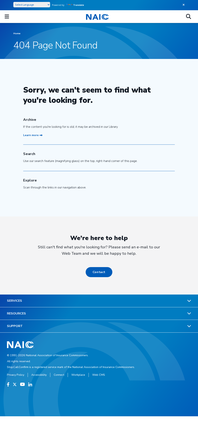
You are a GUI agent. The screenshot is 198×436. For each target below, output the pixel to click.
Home (16, 33)
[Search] (188, 16)
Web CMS (98, 375)
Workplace (78, 375)
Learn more (31, 135)
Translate (78, 4)
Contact (99, 272)
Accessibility (39, 375)
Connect (59, 375)
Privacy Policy (15, 375)
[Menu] (7, 16)
